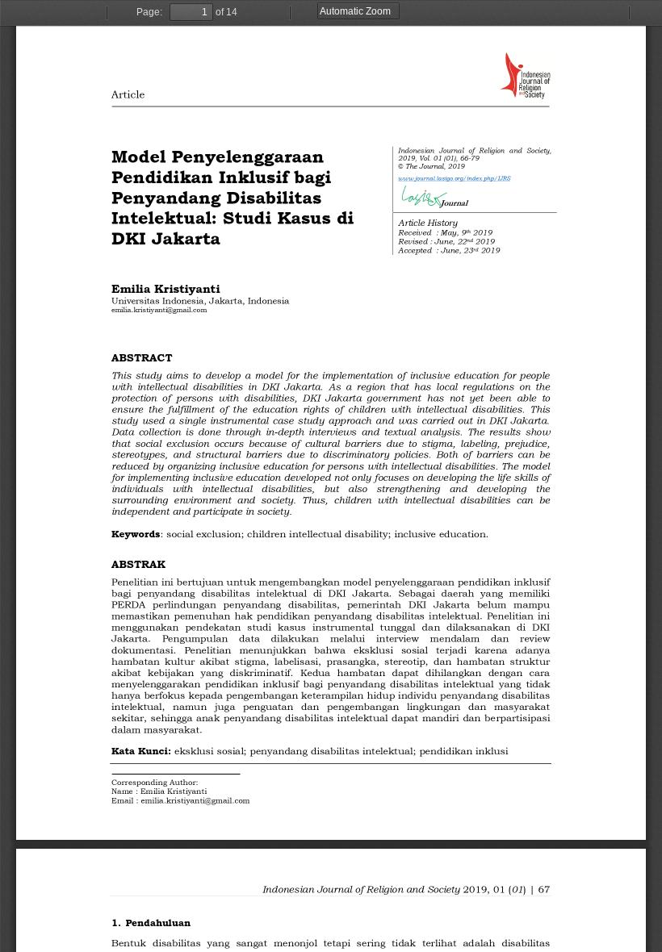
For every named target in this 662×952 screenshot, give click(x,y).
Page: (149, 12)
